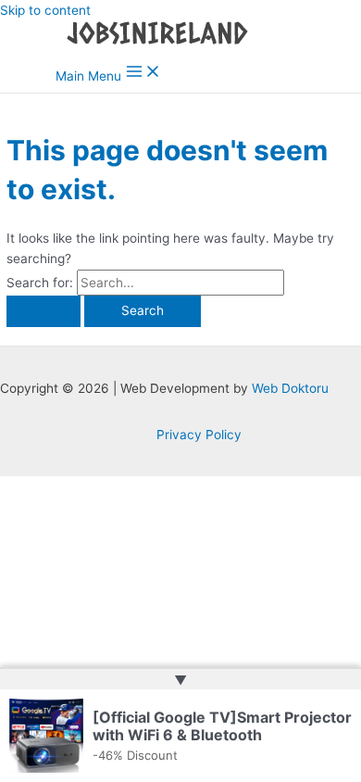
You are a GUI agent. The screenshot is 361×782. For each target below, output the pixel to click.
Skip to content (45, 10)
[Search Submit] (43, 311)
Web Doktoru (290, 388)
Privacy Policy (199, 434)
